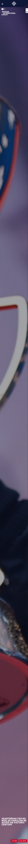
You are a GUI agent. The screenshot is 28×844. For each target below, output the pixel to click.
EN (2, 9)
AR (4, 9)
